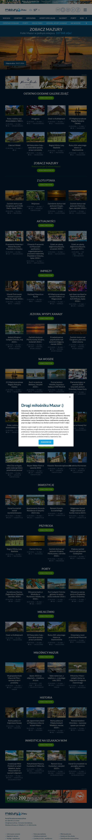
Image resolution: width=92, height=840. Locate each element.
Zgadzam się (46, 442)
